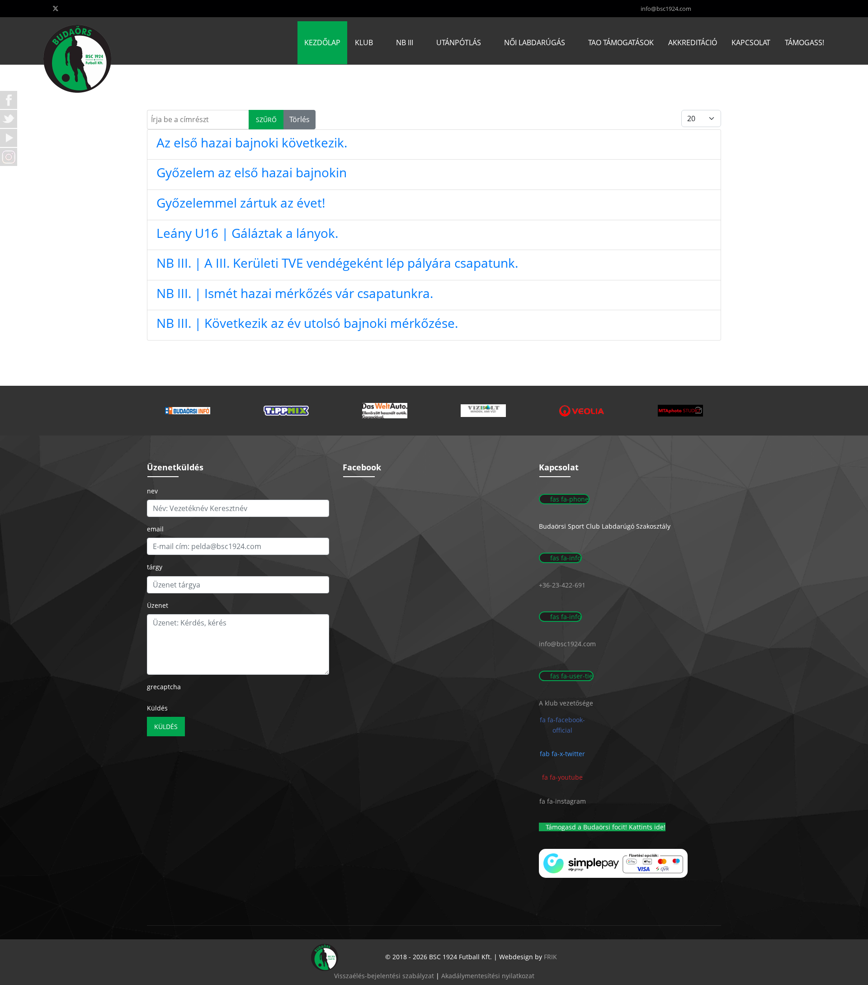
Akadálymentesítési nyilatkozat (487, 975)
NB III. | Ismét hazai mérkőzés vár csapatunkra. (294, 293)
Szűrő (266, 119)
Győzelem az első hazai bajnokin (251, 172)
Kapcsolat (750, 42)
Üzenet (157, 605)
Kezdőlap (322, 42)
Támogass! (804, 42)
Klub (364, 42)
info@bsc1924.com (666, 9)
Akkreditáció (692, 42)
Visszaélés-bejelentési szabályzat (384, 975)
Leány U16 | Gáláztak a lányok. (247, 233)
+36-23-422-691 (562, 585)
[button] (187, 410)
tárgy (154, 567)
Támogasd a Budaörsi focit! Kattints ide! (604, 827)
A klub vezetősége (566, 703)
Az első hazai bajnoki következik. (251, 142)
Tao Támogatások (621, 42)
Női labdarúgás (534, 42)
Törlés (299, 119)
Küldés (157, 708)
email (155, 529)
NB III (404, 42)
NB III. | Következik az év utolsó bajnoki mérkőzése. (307, 322)
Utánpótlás (458, 42)
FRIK (550, 956)
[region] (434, 410)
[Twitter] (55, 8)
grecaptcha (164, 686)
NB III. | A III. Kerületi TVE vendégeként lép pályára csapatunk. (337, 262)
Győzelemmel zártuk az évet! (240, 202)
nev (152, 491)
